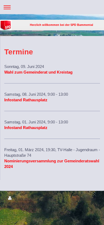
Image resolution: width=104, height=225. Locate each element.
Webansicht (86, 198)
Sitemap (46, 198)
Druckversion (25, 198)
